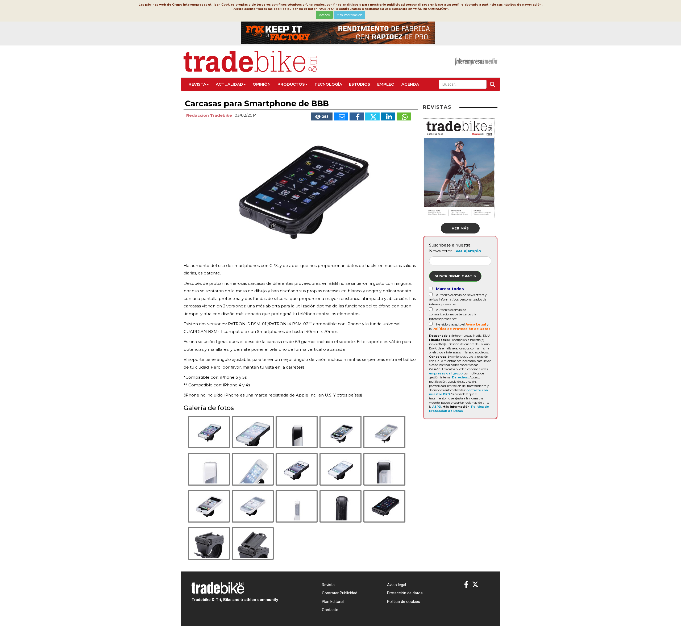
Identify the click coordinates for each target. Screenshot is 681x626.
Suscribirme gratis (455, 276)
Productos (291, 84)
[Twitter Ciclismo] (475, 584)
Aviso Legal (476, 324)
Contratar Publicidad (339, 593)
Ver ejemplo (468, 250)
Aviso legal (396, 584)
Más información (349, 15)
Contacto (330, 609)
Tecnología (328, 84)
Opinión (262, 84)
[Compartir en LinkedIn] (388, 116)
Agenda (410, 84)
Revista (197, 84)
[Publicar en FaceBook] (357, 116)
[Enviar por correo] (341, 116)
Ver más (460, 228)
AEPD (436, 406)
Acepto (324, 15)
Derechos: (460, 377)
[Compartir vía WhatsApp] (404, 116)
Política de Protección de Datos (461, 329)
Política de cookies (403, 601)
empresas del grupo (446, 373)
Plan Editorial (333, 601)
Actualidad (229, 84)
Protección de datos (405, 593)
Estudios (359, 84)
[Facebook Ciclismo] (466, 584)
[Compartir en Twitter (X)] (372, 116)
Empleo (386, 84)
